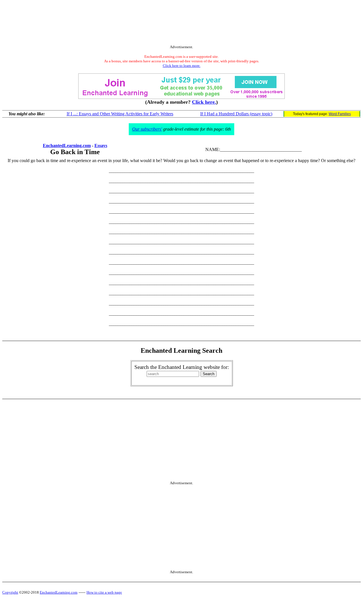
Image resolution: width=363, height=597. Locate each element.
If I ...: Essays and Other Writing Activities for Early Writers (120, 113)
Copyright (10, 592)
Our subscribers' (147, 129)
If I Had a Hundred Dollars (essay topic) (236, 113)
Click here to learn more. (182, 65)
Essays (100, 145)
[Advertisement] (181, 23)
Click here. (204, 102)
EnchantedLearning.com (67, 145)
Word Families (340, 114)
